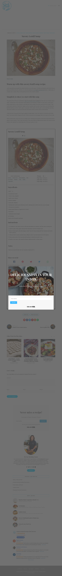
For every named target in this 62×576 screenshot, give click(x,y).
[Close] (52, 268)
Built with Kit (31, 307)
